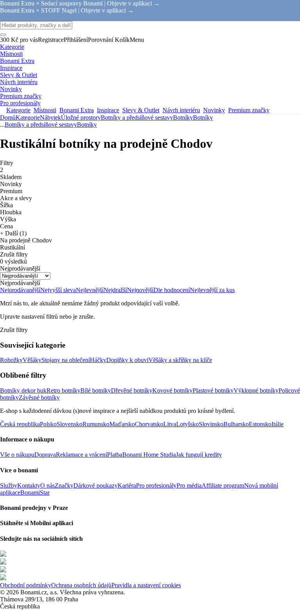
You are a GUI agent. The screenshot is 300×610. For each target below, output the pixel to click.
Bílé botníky (95, 390)
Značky (64, 485)
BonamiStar (35, 492)
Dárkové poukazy (95, 485)
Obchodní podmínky (25, 585)
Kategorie (28, 117)
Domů (8, 117)
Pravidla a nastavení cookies (146, 585)
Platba (114, 454)
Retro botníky (63, 390)
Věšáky (32, 360)
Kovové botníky (172, 390)
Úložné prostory (81, 117)
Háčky (98, 360)
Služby (8, 485)
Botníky (203, 117)
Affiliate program (223, 485)
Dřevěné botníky (131, 390)
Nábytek (50, 117)
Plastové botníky (213, 390)
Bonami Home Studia (149, 454)
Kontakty (28, 485)
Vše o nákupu (17, 454)
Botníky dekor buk (23, 390)
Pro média (189, 485)
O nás (47, 485)
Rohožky (11, 360)
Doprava (45, 454)
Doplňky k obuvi (127, 360)
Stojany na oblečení (65, 360)
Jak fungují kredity (199, 454)
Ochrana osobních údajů (81, 585)
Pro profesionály (156, 485)
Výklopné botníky (256, 390)
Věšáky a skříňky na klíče (180, 360)
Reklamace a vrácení (81, 454)
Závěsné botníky (39, 397)
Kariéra (127, 485)
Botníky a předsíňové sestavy (137, 117)
